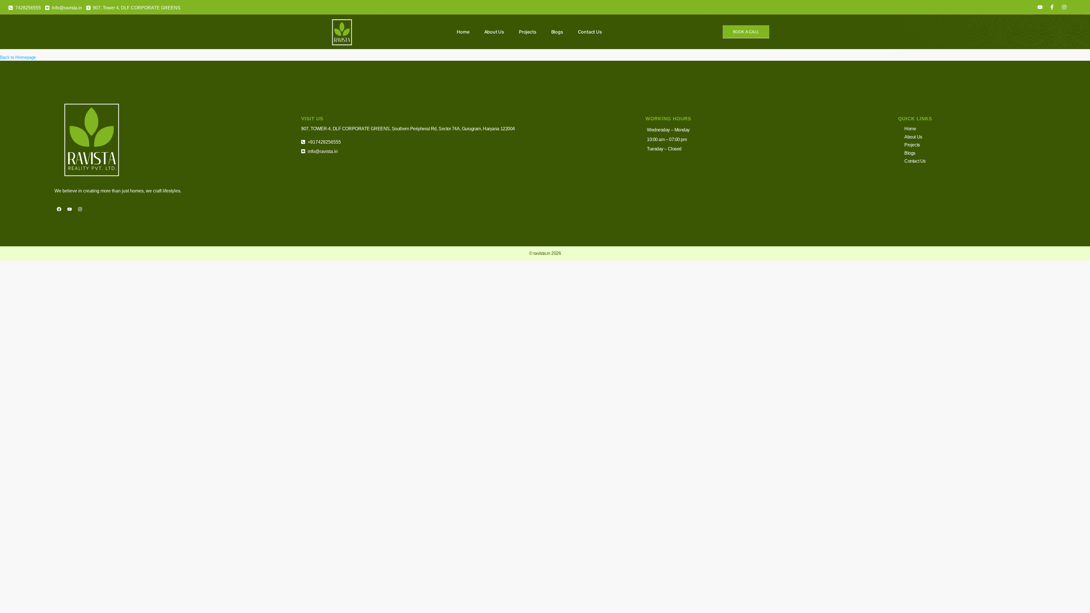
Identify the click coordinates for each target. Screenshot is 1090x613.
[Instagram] (80, 209)
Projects (527, 32)
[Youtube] (69, 209)
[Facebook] (59, 209)
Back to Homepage (18, 57)
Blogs (557, 32)
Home (463, 32)
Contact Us (590, 32)
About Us (494, 32)
